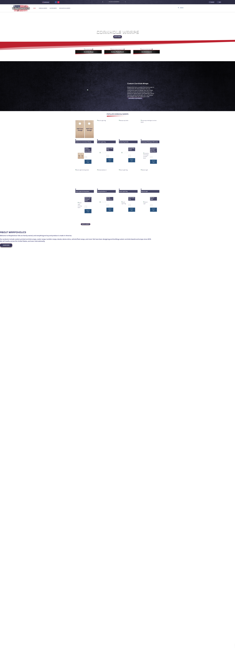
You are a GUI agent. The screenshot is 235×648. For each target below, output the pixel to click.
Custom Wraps (53, 8)
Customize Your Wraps (135, 98)
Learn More (6, 245)
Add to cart (88, 161)
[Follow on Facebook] (56, 2)
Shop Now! (117, 36)
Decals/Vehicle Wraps (64, 8)
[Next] (125, 2)
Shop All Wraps (85, 224)
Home (34, 8)
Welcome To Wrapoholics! (114, 1)
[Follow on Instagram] (58, 2)
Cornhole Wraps (43, 8)
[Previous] (103, 2)
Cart (220, 2)
